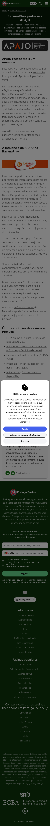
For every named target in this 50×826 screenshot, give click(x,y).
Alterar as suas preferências (25, 435)
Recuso (25, 441)
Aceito (25, 429)
